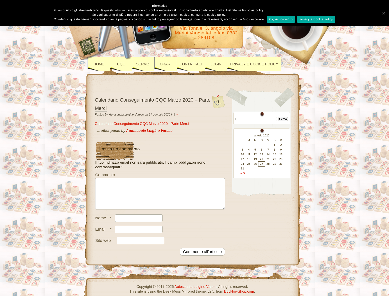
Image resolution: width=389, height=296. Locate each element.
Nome (103, 218)
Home (98, 64)
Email (103, 229)
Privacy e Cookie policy (254, 64)
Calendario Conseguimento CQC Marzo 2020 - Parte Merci (142, 124)
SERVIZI (143, 64)
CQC (121, 64)
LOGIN (216, 64)
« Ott (243, 173)
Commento (105, 175)
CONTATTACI (190, 64)
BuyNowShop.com (239, 291)
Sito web (103, 240)
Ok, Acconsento (281, 19)
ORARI (165, 64)
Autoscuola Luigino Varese (149, 131)
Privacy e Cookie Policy (316, 19)
